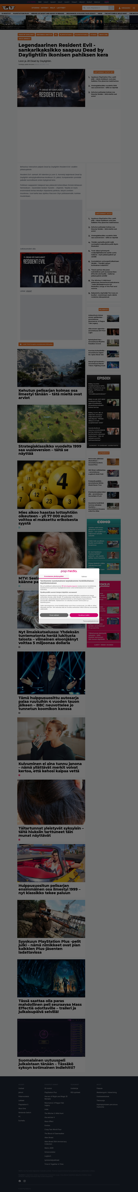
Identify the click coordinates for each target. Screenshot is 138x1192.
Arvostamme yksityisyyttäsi (54, 576)
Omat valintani (54, 615)
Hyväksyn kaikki (83, 615)
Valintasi (84, 576)
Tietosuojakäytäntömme (90, 621)
